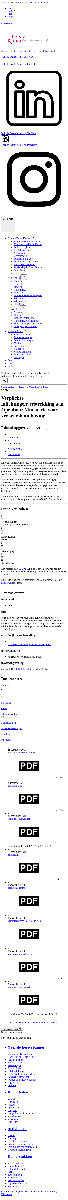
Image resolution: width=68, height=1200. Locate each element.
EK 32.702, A (22, 568)
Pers (10, 13)
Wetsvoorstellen (15, 1163)
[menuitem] (19, 238)
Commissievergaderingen (20, 1144)
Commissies (14, 1107)
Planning (12, 1138)
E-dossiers (13, 1177)
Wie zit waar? (14, 1116)
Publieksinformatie (17, 1071)
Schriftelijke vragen (17, 1169)
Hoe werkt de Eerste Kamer (21, 1056)
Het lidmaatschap (16, 1062)
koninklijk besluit (21, 669)
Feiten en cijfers (15, 1059)
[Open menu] (34, 237)
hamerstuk (6, 582)
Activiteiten (17, 1129)
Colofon (12, 1085)
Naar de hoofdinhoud (12, 2)
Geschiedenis (14, 1068)
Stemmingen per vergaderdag (22, 1146)
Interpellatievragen (17, 1166)
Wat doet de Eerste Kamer (21, 1054)
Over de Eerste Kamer (26, 1047)
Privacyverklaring (20, 1191)
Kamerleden (18, 1092)
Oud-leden (13, 1121)
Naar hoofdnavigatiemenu (36, 2)
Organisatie (13, 1082)
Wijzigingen (14, 1119)
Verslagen (12, 1186)
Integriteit (12, 1110)
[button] (1, 515)
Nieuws (11, 1135)
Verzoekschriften (16, 1180)
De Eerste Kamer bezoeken (21, 1074)
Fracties (11, 1104)
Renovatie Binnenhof (18, 1076)
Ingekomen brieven (17, 1183)
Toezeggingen (15, 1174)
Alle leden (13, 1101)
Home (11, 8)
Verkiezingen (14, 1065)
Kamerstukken (20, 1156)
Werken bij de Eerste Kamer (22, 1079)
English (11, 16)
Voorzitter (12, 1099)
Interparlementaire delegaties (22, 1113)
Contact (11, 11)
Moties (11, 1171)
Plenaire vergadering (18, 1141)
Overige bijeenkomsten (19, 1149)
